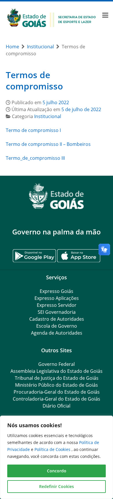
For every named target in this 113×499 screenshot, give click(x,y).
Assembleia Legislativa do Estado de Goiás (56, 371)
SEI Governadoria (57, 312)
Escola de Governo (56, 326)
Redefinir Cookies (56, 486)
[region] (56, 457)
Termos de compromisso (34, 80)
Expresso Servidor (56, 305)
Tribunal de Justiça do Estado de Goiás (57, 378)
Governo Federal (56, 364)
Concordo (56, 471)
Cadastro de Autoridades (56, 319)
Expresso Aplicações (56, 298)
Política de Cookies (53, 449)
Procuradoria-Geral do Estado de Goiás (57, 392)
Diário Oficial (56, 406)
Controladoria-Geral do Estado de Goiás (56, 399)
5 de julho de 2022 (81, 109)
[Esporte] (51, 17)
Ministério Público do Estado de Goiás (56, 385)
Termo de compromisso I (33, 130)
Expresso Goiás (56, 291)
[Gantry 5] (56, 196)
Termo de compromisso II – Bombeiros (48, 144)
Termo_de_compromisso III (35, 158)
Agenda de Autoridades (56, 333)
